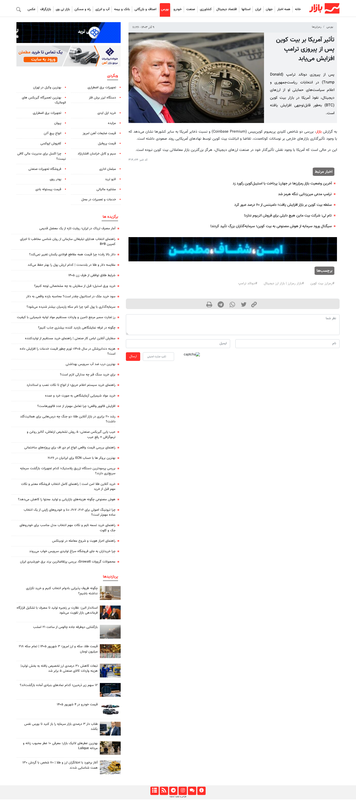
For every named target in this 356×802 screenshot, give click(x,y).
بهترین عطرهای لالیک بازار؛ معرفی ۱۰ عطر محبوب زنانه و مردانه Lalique (60, 746)
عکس (31, 9)
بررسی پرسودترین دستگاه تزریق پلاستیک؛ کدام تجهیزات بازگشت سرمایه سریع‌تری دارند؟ (67, 471)
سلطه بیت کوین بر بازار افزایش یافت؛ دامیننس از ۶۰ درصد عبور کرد (283, 205)
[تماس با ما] (192, 790)
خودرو (178, 9)
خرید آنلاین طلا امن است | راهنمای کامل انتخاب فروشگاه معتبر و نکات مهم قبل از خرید (68, 487)
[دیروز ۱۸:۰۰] (110, 670)
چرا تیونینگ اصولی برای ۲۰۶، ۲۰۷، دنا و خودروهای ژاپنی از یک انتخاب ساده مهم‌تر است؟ (69, 512)
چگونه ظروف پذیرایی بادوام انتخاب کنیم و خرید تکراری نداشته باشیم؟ (62, 591)
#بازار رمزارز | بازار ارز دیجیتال (284, 283)
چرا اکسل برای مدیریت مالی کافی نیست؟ (41, 156)
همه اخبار (283, 9)
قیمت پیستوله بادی (48, 189)
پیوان (57, 123)
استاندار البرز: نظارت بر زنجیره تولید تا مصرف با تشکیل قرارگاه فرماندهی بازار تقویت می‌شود (57, 610)
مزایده (112, 123)
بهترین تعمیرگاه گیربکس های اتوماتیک (44, 100)
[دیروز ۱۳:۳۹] (110, 767)
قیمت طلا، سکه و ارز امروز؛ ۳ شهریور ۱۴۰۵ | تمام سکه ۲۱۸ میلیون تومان (58, 649)
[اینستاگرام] (182, 790)
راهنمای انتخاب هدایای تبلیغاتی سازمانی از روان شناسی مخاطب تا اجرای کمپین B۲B (67, 242)
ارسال (133, 356)
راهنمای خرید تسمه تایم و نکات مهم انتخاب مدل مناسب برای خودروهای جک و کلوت (67, 528)
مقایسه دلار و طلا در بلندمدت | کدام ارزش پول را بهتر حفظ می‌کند (71, 265)
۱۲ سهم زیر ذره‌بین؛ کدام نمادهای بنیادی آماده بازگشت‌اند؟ (59, 685)
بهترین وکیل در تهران (47, 87)
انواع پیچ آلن (52, 133)
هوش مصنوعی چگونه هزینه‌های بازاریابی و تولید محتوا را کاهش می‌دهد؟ (66, 499)
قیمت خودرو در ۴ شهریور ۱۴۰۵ (77, 704)
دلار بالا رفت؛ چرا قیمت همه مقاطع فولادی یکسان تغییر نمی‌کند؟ (72, 254)
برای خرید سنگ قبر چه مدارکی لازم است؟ (87, 374)
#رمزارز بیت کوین (322, 283)
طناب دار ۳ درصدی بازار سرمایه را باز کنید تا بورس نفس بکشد (61, 726)
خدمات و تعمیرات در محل (98, 199)
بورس (165, 9)
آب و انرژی (102, 9)
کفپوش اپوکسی (50, 143)
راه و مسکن (83, 9)
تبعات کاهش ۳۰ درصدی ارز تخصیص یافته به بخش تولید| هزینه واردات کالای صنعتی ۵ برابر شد (59, 668)
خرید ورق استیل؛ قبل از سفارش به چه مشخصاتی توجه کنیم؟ (74, 286)
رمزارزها (316, 27)
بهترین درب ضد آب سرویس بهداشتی (90, 364)
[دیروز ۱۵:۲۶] (110, 690)
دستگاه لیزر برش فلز (102, 97)
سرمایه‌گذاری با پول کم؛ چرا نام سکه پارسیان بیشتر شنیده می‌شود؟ (71, 307)
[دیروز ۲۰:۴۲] (110, 632)
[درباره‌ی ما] (201, 790)
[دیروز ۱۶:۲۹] (110, 729)
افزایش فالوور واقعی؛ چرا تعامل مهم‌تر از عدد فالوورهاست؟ (76, 406)
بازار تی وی (63, 9)
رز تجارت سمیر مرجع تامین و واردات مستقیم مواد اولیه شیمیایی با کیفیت (66, 317)
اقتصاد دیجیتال (226, 9)
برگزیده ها (110, 217)
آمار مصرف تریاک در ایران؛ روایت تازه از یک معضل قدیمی (77, 228)
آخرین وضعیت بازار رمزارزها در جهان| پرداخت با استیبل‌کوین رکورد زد (282, 184)
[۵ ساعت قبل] (110, 593)
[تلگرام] (173, 790)
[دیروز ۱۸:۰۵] (110, 612)
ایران (258, 9)
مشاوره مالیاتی (106, 189)
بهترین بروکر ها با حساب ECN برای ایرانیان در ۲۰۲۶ (81, 458)
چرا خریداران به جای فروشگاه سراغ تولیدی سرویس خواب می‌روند (72, 551)
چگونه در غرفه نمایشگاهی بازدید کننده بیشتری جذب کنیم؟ (76, 327)
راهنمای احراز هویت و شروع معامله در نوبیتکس (83, 541)
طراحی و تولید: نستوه (178, 796)
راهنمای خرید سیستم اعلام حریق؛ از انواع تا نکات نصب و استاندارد (71, 385)
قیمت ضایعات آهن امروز (99, 133)
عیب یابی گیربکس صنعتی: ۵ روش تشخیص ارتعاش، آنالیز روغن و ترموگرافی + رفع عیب (71, 434)
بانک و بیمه (122, 9)
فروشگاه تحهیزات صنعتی (44, 169)
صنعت (190, 9)
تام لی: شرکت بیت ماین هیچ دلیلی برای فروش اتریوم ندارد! (288, 216)
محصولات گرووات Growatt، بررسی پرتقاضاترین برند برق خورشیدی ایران (67, 561)
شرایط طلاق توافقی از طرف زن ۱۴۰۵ (91, 275)
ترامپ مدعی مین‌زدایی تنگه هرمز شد (305, 194)
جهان (269, 9)
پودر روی (55, 179)
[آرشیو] (154, 790)
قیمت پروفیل (107, 143)
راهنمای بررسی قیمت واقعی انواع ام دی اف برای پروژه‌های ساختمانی (69, 447)
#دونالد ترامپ (247, 283)
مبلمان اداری (107, 169)
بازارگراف (45, 9)
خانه (298, 9)
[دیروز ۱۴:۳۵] (110, 651)
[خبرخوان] (164, 790)
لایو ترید (110, 179)
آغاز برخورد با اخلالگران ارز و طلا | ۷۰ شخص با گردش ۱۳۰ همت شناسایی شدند (60, 765)
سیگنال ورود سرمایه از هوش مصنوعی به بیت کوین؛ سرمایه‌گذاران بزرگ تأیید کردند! (271, 226)
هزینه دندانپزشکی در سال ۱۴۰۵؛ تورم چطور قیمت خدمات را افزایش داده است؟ (67, 351)
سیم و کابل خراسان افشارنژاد (97, 153)
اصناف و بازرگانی (145, 9)
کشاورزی (206, 9)
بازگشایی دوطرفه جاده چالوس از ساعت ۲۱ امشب (65, 627)
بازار (319, 132)
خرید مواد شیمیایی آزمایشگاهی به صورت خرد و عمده (80, 395)
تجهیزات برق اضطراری (102, 87)
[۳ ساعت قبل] (110, 709)
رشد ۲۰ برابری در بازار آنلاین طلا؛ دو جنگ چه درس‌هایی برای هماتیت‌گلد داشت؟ (67, 419)
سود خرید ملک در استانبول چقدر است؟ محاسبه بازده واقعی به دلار (70, 296)
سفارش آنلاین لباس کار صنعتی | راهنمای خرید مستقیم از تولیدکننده (70, 338)
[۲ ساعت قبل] (110, 748)
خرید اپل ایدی (106, 113)
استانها (246, 9)
